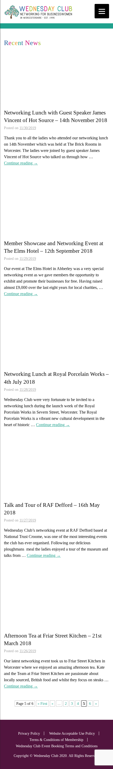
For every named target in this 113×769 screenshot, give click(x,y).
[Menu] (102, 11)
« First (42, 703)
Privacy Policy (29, 733)
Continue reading (21, 163)
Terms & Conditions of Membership (56, 740)
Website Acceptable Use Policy (72, 733)
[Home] (38, 19)
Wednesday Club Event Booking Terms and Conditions (56, 746)
